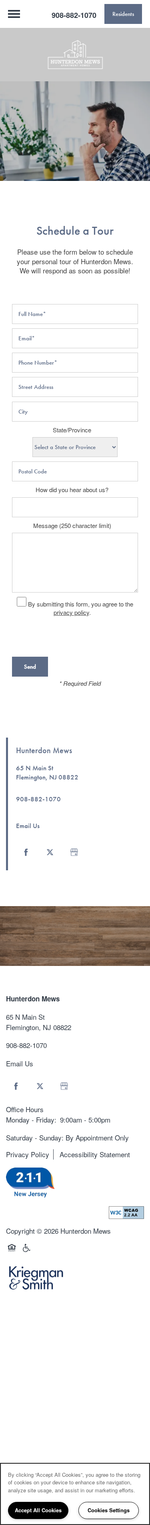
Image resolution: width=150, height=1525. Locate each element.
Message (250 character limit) (72, 526)
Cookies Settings (109, 1510)
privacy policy (71, 612)
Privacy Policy (27, 1154)
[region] (75, 1494)
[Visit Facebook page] (26, 852)
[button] (123, 14)
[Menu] (14, 14)
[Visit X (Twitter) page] (50, 852)
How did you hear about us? (72, 490)
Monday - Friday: (31, 1120)
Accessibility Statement (95, 1154)
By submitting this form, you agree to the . (80, 608)
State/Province (72, 430)
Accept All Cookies (38, 1510)
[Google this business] (74, 852)
